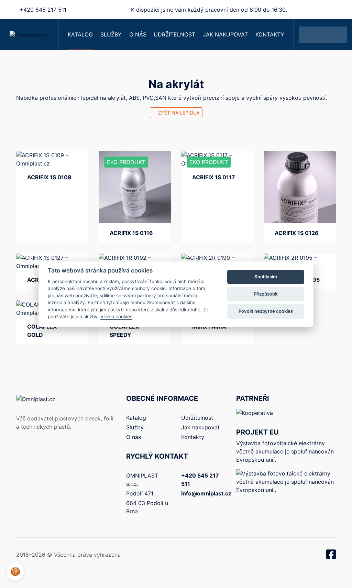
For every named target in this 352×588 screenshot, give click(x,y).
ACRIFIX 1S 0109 (49, 177)
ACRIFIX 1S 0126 (297, 232)
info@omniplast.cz (206, 493)
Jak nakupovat (225, 34)
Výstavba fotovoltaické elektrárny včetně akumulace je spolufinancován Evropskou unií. (285, 451)
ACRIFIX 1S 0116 (131, 232)
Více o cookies (116, 316)
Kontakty (269, 34)
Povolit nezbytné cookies (266, 311)
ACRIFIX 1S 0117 (213, 177)
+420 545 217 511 (43, 9)
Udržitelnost (174, 34)
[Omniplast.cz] (29, 34)
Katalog (80, 34)
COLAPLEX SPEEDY (124, 330)
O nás (137, 34)
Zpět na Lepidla (178, 113)
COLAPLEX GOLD (42, 330)
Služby (111, 34)
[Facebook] (331, 556)
